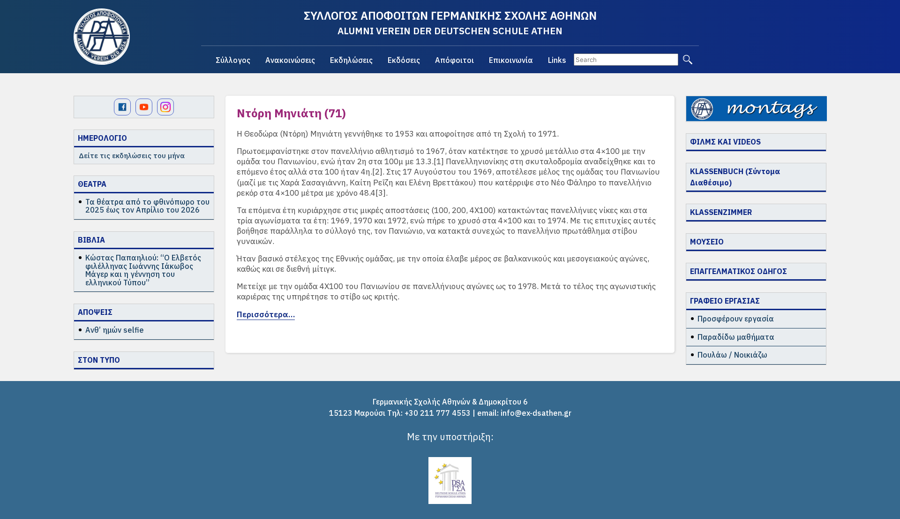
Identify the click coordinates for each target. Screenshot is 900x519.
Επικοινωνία (511, 60)
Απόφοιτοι (454, 60)
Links (557, 60)
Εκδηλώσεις (351, 60)
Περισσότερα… (266, 314)
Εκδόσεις (404, 60)
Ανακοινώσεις (290, 60)
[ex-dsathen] (102, 36)
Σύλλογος (233, 60)
